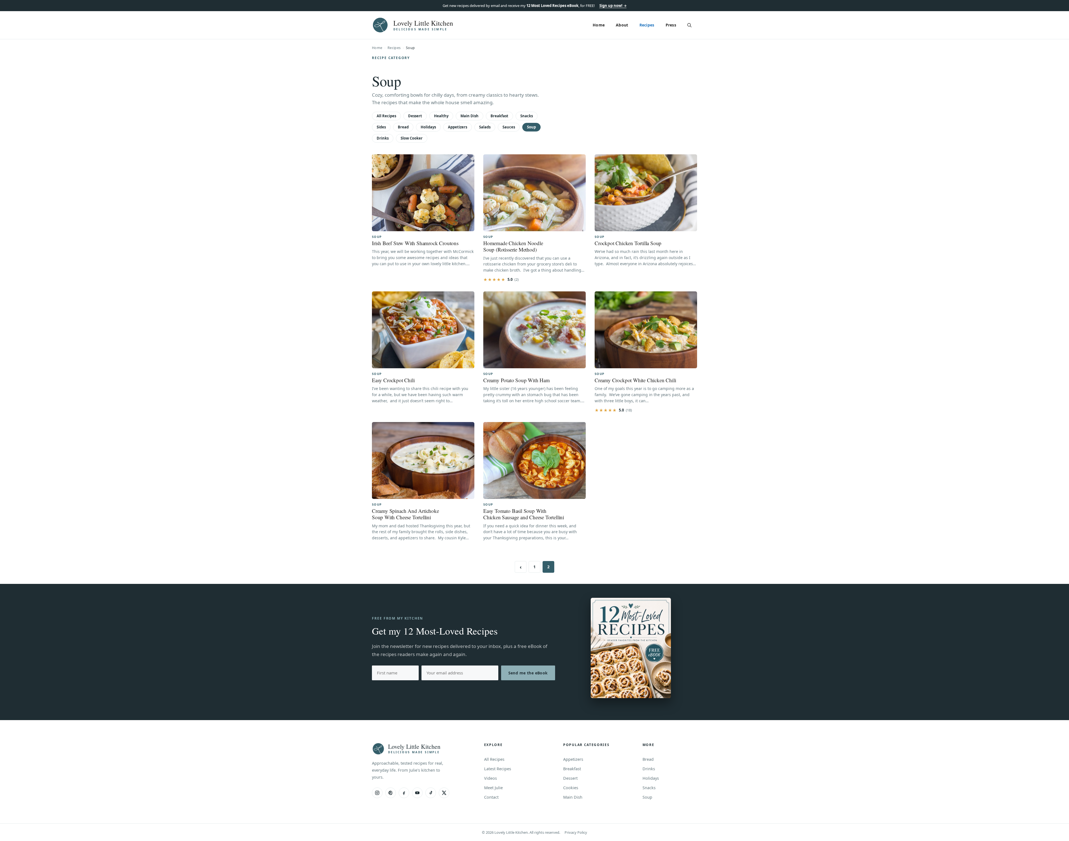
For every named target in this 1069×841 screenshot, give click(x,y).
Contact (491, 797)
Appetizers (457, 127)
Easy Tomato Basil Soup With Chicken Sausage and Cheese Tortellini (523, 514)
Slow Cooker (412, 138)
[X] (444, 793)
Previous (520, 567)
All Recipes (386, 115)
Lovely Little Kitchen (423, 23)
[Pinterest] (390, 793)
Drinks (383, 138)
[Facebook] (404, 793)
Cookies (570, 787)
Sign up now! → (613, 5)
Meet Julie (493, 787)
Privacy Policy (576, 832)
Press (671, 25)
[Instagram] (377, 793)
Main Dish (469, 115)
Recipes (646, 25)
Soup (531, 127)
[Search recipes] (689, 25)
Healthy (441, 115)
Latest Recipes (497, 768)
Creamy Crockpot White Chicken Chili (635, 380)
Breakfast (499, 115)
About (622, 25)
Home (599, 25)
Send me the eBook (528, 673)
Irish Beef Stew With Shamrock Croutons (415, 243)
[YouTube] (417, 793)
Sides (381, 127)
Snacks (526, 115)
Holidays (428, 127)
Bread (403, 127)
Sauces (508, 127)
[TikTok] (430, 793)
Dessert (415, 115)
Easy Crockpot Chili (393, 380)
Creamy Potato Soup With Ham (516, 380)
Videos (490, 778)
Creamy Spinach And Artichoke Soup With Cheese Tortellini (405, 514)
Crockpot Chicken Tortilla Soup (628, 243)
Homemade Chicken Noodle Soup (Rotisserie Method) (513, 246)
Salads (485, 127)
